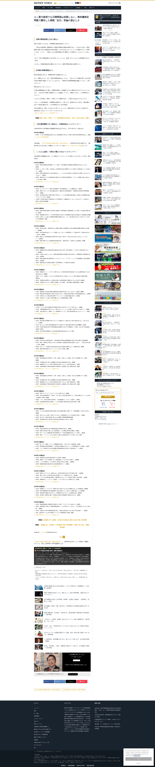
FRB (77, 718)
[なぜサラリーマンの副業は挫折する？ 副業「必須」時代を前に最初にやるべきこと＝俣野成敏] (39, 633)
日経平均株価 (70, 718)
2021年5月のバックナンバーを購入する (47, 368)
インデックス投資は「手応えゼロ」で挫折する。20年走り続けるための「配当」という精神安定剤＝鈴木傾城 (111, 127)
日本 (86, 727)
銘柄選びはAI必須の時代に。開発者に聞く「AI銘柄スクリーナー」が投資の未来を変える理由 (109, 17)
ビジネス (117, 57)
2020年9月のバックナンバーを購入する (47, 515)
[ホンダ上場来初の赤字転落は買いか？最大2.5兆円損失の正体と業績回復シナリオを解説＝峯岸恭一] (98, 177)
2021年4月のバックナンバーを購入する (47, 404)
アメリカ (88, 714)
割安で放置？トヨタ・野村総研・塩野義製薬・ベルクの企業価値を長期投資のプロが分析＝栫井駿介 (111, 113)
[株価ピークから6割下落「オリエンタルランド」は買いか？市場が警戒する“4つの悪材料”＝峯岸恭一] (98, 192)
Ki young (43, 532)
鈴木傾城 (69, 724)
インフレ (79, 710)
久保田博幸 (86, 731)
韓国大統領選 (81, 689)
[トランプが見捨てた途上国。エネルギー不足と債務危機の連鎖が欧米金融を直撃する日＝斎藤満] (98, 170)
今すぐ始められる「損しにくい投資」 (65, 3)
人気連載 (77, 7)
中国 (82, 722)
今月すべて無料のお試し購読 (73, 145)
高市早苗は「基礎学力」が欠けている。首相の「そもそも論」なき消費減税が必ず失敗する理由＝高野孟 (111, 105)
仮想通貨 (76, 720)
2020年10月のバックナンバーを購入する (47, 497)
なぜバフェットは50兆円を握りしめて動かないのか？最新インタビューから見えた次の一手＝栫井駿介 (111, 49)
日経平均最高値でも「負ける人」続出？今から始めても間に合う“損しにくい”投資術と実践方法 (111, 27)
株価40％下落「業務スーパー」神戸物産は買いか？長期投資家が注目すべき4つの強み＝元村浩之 (111, 146)
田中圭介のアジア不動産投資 (41, 734)
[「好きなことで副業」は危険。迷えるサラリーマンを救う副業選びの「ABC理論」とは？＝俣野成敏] (39, 620)
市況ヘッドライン (38, 724)
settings (138, 763)
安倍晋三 (70, 716)
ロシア (80, 724)
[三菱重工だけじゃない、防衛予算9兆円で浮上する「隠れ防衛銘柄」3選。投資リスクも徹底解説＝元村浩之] (98, 162)
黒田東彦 (88, 708)
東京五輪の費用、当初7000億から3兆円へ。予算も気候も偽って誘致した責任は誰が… (111, 346)
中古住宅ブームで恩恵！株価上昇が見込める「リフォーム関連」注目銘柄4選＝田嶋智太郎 (111, 139)
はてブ (58, 30)
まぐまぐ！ (59, 751)
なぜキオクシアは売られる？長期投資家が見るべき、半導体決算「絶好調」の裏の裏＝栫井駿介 (111, 98)
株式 (44, 7)
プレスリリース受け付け (100, 419)
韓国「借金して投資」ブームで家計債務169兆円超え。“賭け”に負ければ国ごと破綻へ (65, 118)
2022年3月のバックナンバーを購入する (47, 181)
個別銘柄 (81, 731)
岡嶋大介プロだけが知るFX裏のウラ (42, 729)
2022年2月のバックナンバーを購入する (47, 203)
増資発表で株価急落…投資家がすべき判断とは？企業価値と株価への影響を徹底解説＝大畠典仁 (111, 184)
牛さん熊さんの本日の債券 (79, 714)
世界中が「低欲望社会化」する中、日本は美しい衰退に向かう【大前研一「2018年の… (111, 360)
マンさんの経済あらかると (70, 710)
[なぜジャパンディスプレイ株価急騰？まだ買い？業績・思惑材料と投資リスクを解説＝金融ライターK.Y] (98, 207)
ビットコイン (71, 729)
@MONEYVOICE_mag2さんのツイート (108, 424)
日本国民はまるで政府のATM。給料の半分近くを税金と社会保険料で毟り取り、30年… (111, 338)
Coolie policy (137, 755)
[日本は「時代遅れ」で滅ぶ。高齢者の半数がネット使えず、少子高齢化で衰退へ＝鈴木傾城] (39, 647)
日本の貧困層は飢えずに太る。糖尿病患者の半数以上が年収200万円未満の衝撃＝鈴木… (111, 353)
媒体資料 (97, 414)
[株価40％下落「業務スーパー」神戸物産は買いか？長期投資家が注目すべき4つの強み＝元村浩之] (98, 147)
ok (138, 759)
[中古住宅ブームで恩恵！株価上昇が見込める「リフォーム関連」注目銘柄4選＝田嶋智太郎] (98, 140)
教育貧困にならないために (84, 712)
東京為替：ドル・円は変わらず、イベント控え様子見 (107, 724)
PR (34, 747)
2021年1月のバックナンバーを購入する (47, 450)
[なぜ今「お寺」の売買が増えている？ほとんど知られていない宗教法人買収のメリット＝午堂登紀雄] (39, 627)
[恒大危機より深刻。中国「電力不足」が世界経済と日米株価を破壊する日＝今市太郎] (39, 607)
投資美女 (36, 739)
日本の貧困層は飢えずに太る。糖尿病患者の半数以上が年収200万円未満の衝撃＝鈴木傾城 (111, 76)
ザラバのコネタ (37, 745)
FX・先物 (50, 7)
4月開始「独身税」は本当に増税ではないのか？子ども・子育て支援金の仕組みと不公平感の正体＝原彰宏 (111, 199)
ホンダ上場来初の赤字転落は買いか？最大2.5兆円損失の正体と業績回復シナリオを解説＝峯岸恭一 (111, 176)
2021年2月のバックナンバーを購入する (47, 437)
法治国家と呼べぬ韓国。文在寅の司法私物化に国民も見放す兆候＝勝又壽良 (65, 520)
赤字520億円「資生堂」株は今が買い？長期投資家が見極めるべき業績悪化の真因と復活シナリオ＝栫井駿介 (111, 69)
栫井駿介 (83, 727)
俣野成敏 (73, 724)
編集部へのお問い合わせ (100, 418)
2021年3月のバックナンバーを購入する (47, 421)
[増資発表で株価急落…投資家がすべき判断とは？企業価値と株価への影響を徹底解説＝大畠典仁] (98, 185)
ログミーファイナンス (70, 712)
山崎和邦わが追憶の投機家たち (41, 726)
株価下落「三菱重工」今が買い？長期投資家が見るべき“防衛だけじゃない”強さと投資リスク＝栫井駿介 (111, 83)
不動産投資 (58, 7)
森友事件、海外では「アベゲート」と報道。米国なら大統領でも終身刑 (111, 308)
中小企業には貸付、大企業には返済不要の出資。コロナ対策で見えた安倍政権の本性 (111, 331)
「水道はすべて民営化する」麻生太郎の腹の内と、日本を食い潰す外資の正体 (111, 368)
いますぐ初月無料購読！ (43, 137)
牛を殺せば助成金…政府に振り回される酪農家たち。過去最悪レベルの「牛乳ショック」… (111, 316)
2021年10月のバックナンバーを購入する (47, 284)
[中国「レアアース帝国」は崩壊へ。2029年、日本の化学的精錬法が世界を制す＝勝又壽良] (98, 155)
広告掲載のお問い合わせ (100, 416)
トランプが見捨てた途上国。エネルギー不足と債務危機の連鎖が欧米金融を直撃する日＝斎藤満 (111, 169)
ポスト (71, 30)
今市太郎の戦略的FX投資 (80, 729)
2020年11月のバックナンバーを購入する (47, 481)
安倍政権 (71, 714)
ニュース (37, 7)
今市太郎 (76, 731)
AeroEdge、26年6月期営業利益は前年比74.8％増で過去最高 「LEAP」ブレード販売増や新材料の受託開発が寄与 (108, 710)
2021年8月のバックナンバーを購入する (47, 313)
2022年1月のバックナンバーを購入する (47, 221)
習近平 (65, 708)
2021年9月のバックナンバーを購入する (47, 300)
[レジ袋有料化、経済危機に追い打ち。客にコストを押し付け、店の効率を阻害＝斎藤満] (39, 640)
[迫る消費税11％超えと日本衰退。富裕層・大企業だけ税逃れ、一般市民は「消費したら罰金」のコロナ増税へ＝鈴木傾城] (39, 600)
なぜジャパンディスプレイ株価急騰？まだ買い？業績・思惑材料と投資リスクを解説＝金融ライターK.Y (111, 206)
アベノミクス (87, 710)
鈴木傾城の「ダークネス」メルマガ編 (77, 708)
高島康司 (85, 724)
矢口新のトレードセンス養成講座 (42, 731)
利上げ (65, 716)
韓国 (74, 689)
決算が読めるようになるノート (73, 727)
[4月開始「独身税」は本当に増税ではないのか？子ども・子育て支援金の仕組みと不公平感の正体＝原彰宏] (98, 200)
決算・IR (91, 7)
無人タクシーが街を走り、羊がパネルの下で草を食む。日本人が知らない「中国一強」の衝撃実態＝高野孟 (111, 120)
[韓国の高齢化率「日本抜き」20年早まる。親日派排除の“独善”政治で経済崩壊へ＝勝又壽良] (39, 613)
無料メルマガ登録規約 (100, 390)
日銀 (74, 718)
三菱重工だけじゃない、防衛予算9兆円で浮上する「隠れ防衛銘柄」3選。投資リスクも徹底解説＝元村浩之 (111, 161)
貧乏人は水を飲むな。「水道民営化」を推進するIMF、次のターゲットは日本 (111, 61)
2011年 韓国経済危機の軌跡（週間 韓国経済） (55, 143)
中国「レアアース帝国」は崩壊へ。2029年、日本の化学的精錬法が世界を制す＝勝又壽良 (111, 34)
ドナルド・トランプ (75, 722)
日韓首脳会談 (67, 689)
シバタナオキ (86, 722)
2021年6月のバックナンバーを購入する (47, 351)
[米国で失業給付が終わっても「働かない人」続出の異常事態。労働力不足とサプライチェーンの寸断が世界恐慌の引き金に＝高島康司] (39, 594)
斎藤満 (72, 731)
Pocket (82, 30)
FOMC (65, 729)
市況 (85, 7)
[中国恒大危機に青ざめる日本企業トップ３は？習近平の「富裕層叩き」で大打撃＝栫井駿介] (39, 587)
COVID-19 (68, 722)
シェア (47, 30)
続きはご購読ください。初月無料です (46, 113)
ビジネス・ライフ (68, 7)
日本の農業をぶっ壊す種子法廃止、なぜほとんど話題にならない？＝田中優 (111, 374)
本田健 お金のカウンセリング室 (41, 742)
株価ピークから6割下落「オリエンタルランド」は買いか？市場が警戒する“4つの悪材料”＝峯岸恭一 (111, 191)
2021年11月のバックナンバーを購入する (47, 265)
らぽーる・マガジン (83, 720)
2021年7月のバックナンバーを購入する (47, 333)
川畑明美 (66, 714)
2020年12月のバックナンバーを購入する (47, 466)
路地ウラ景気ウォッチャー (40, 737)
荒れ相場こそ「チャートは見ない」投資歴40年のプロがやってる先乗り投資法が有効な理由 (111, 41)
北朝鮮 (77, 724)
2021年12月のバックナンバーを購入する (47, 243)
